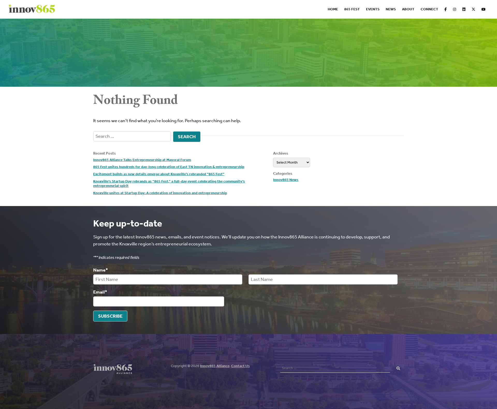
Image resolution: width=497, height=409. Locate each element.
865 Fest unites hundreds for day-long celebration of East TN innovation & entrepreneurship (168, 167)
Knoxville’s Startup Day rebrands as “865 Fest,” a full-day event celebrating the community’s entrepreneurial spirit (169, 183)
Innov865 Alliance (214, 366)
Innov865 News (285, 180)
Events (372, 9)
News (391, 9)
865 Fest (352, 9)
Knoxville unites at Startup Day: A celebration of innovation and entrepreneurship (160, 193)
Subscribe (110, 316)
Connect (429, 9)
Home (333, 9)
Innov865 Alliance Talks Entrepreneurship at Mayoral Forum (142, 160)
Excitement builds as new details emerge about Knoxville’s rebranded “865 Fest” (158, 174)
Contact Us (240, 366)
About (408, 9)
